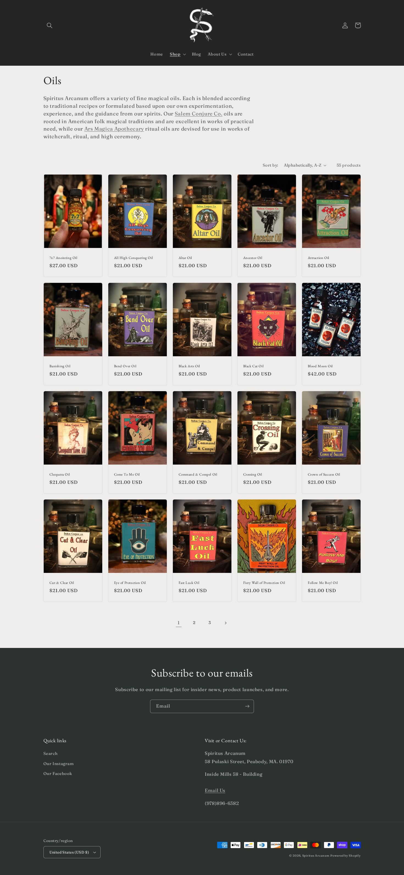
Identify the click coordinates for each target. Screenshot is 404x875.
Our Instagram (58, 763)
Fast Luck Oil (189, 583)
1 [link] (179, 622)
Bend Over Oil (125, 366)
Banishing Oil (60, 366)
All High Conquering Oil (133, 258)
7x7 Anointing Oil (63, 258)
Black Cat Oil (253, 366)
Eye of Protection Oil (130, 583)
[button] (49, 25)
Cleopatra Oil (59, 474)
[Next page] (225, 623)
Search (50, 753)
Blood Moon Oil (320, 366)
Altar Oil (185, 258)
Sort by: (270, 165)
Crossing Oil (252, 474)
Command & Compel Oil (198, 474)
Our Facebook (58, 773)
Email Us (215, 790)
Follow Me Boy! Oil (323, 583)
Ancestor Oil (252, 258)
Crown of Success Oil (324, 474)
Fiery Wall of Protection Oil (264, 583)
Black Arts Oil (189, 366)
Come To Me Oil (127, 474)
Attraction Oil (318, 258)
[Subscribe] (247, 706)
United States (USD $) (69, 852)
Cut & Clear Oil (61, 583)
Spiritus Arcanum (316, 855)
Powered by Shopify (345, 855)
